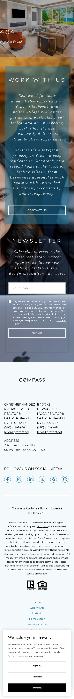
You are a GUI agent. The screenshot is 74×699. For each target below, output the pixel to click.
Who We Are (37, 607)
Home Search (37, 618)
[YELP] (53, 479)
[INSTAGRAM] (19, 479)
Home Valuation (37, 624)
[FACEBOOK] (7, 479)
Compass (42, 526)
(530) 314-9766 (47, 427)
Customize (37, 676)
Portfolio (37, 613)
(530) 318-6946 (14, 427)
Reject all (37, 665)
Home (37, 602)
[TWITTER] (42, 479)
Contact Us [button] (37, 210)
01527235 (39, 513)
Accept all (37, 687)
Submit (37, 333)
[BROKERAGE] (65, 479)
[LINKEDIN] (30, 479)
